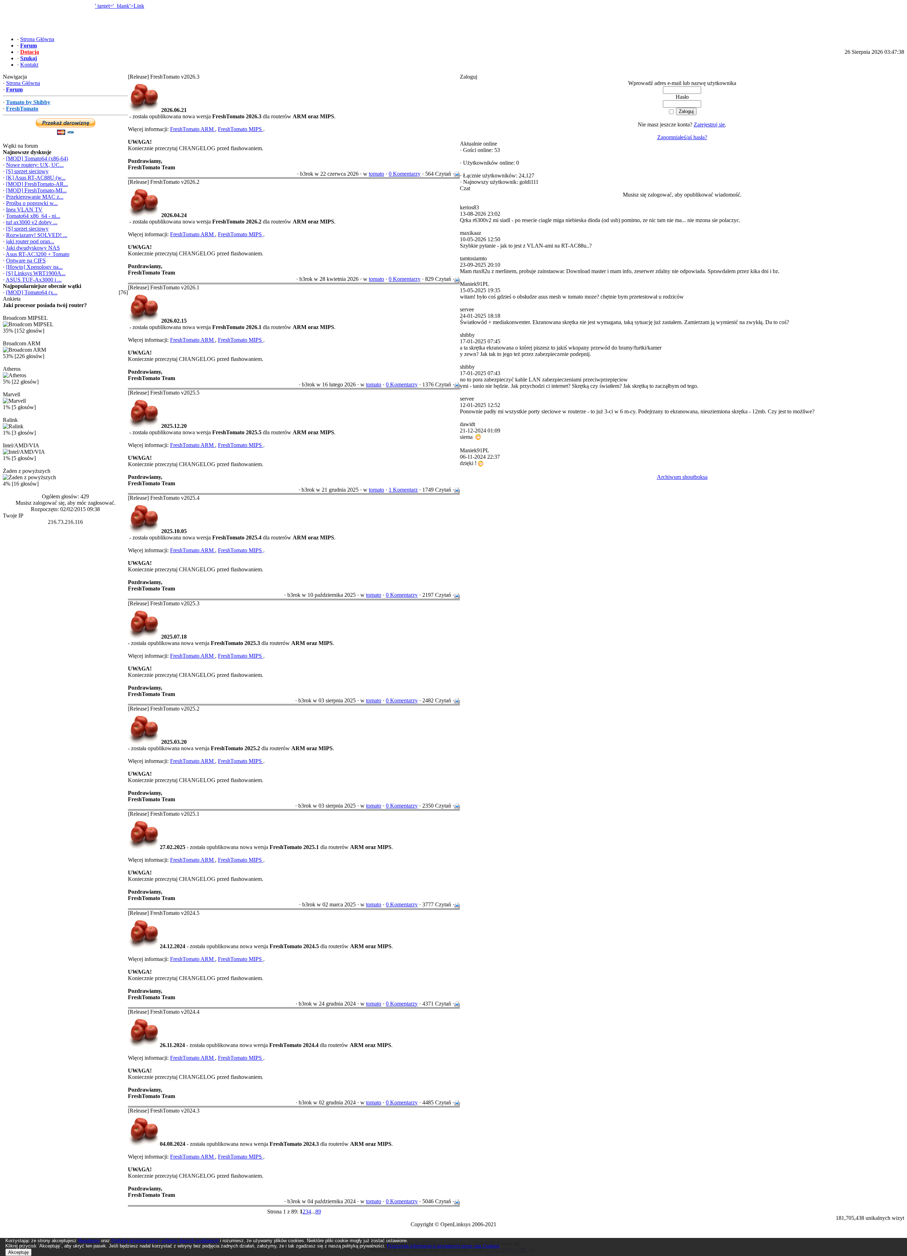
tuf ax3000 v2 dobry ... (31, 222)
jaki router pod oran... (30, 241)
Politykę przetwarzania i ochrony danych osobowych (165, 1240)
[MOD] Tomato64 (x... (31, 292)
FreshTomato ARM (192, 129)
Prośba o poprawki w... (32, 203)
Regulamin (89, 1240)
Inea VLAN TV (24, 209)
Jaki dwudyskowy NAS (33, 248)
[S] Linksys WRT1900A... (36, 273)
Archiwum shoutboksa (682, 477)
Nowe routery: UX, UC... (35, 165)
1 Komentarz (403, 490)
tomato (376, 174)
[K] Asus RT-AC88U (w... (36, 178)
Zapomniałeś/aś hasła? (682, 137)
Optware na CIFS (26, 261)
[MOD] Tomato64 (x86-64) (37, 158)
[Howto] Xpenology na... (34, 267)
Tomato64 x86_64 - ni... (33, 216)
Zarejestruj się (709, 124)
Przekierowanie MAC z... (34, 197)
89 (318, 1212)
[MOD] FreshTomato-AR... (37, 184)
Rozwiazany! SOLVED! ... (36, 235)
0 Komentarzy (405, 174)
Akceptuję (18, 1252)
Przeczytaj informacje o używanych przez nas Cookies (443, 1246)
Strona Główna (23, 83)
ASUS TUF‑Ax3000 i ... (34, 280)
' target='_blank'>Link (119, 6)
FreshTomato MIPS (240, 129)
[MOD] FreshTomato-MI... (36, 190)
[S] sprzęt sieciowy (27, 171)
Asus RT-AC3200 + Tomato (37, 254)
